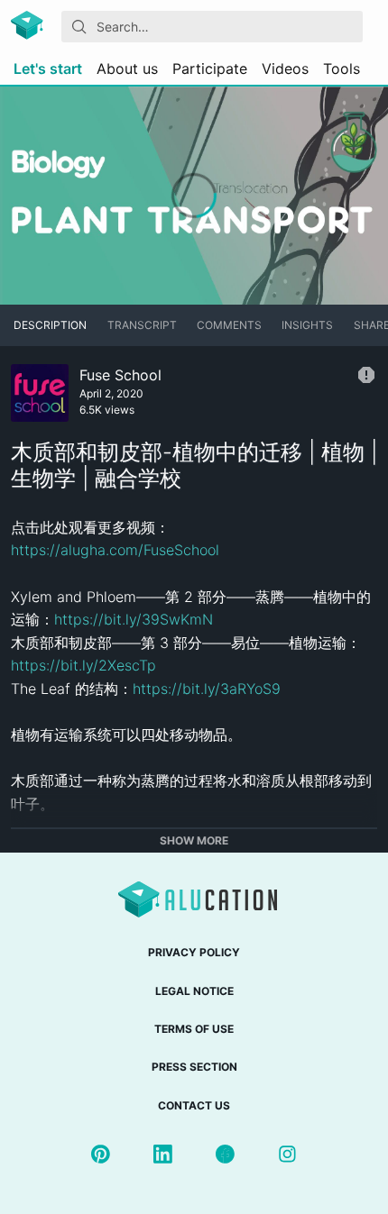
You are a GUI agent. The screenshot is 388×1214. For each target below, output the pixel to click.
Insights (307, 325)
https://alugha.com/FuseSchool (115, 550)
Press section (194, 1066)
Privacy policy (194, 952)
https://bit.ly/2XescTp (83, 665)
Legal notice (194, 991)
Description (50, 325)
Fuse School (120, 375)
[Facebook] (225, 1154)
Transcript (142, 325)
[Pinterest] (100, 1154)
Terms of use (194, 1029)
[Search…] (79, 27)
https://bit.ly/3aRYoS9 (207, 689)
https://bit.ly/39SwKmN (133, 619)
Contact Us (194, 1105)
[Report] (366, 375)
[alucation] (29, 26)
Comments (229, 325)
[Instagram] (287, 1154)
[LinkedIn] (163, 1154)
